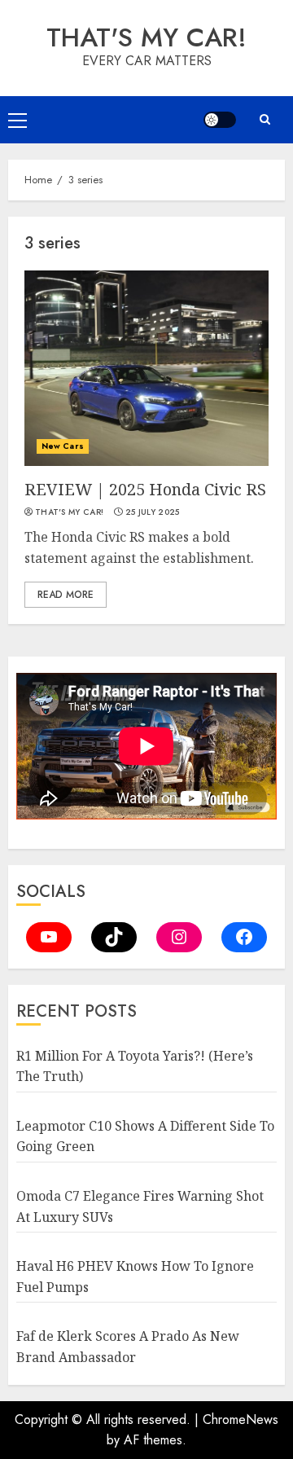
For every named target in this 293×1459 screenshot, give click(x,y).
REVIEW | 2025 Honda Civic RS (145, 489)
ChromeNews (240, 1419)
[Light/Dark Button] (219, 120)
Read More (65, 594)
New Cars (63, 446)
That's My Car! (146, 37)
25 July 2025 (152, 512)
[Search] (264, 119)
